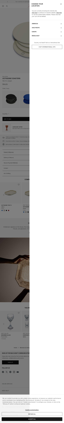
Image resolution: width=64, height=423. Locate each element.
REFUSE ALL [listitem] (32, 414)
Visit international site (47, 47)
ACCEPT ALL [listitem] (32, 419)
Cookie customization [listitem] (32, 410)
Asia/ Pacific (36, 27)
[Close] (61, 4)
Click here (34, 12)
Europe (34, 31)
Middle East (36, 35)
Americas (35, 23)
